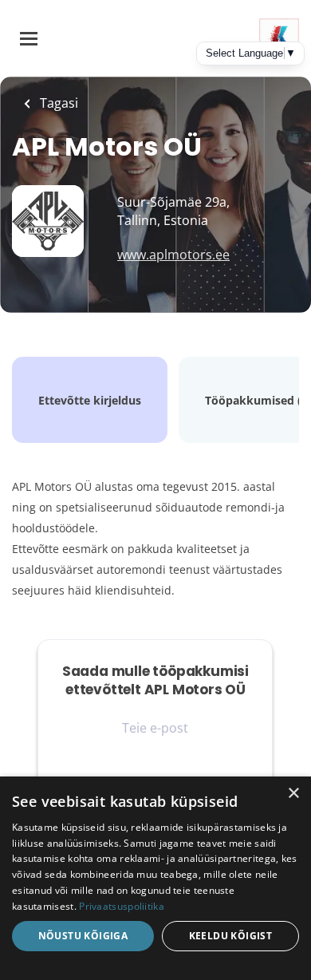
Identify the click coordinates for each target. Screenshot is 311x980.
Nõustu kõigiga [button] (83, 935)
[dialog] (155, 878)
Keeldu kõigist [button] (231, 935)
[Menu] (28, 38)
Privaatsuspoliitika (121, 906)
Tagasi (57, 103)
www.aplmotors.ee (173, 254)
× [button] (293, 794)
